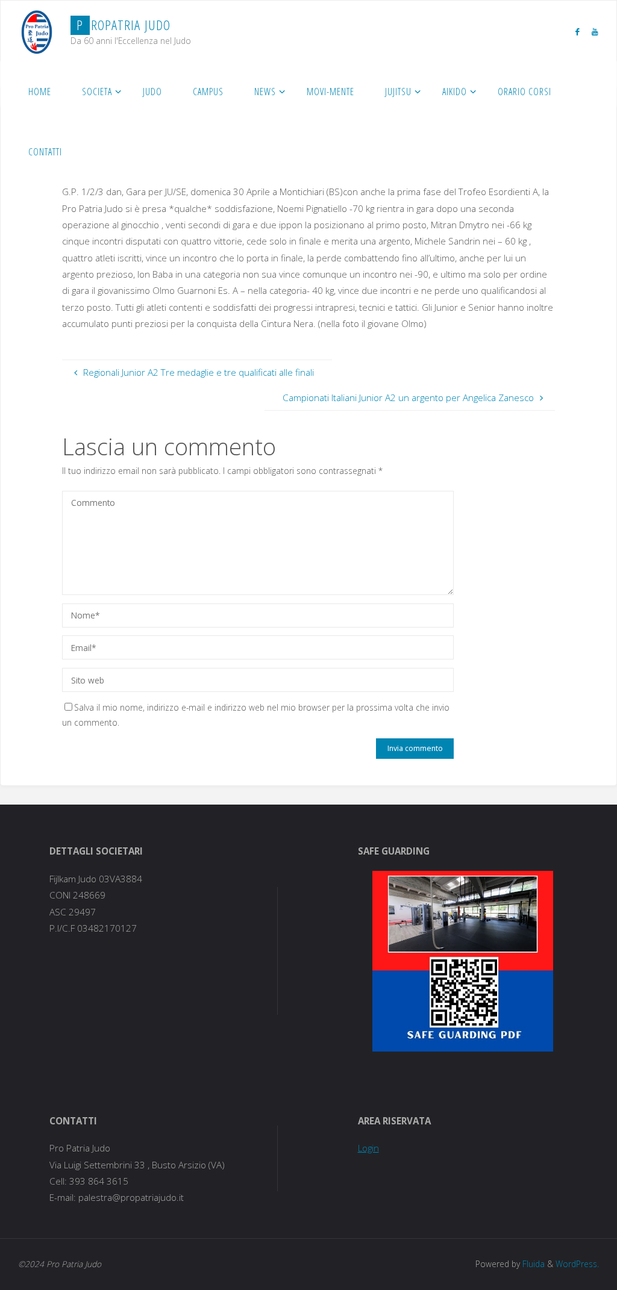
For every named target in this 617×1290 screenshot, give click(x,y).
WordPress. (577, 1264)
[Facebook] (577, 31)
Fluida (532, 1264)
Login (368, 1148)
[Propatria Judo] (37, 31)
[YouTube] (594, 31)
